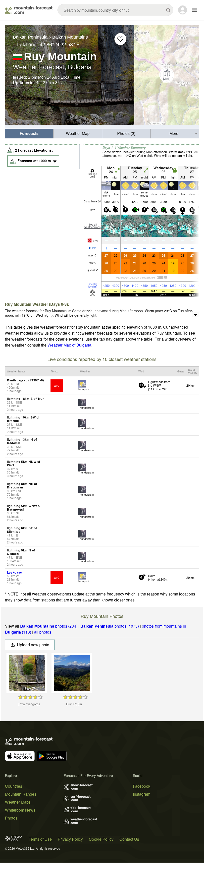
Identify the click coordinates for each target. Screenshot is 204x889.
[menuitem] (29, 133)
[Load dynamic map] (166, 74)
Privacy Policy (70, 839)
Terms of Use (40, 839)
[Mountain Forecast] (28, 10)
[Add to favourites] (120, 39)
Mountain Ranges (20, 794)
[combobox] (115, 10)
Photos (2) (126, 133)
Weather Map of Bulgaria (69, 345)
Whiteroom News (20, 810)
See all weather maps (92, 226)
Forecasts (29, 133)
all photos (42, 632)
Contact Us (129, 839)
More (173, 133)
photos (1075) (109, 626)
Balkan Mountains (70, 37)
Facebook (141, 786)
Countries (13, 786)
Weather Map (78, 133)
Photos (11, 818)
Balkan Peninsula (30, 37)
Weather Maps (18, 802)
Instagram (141, 794)
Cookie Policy (101, 839)
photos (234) (48, 626)
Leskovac (14, 572)
